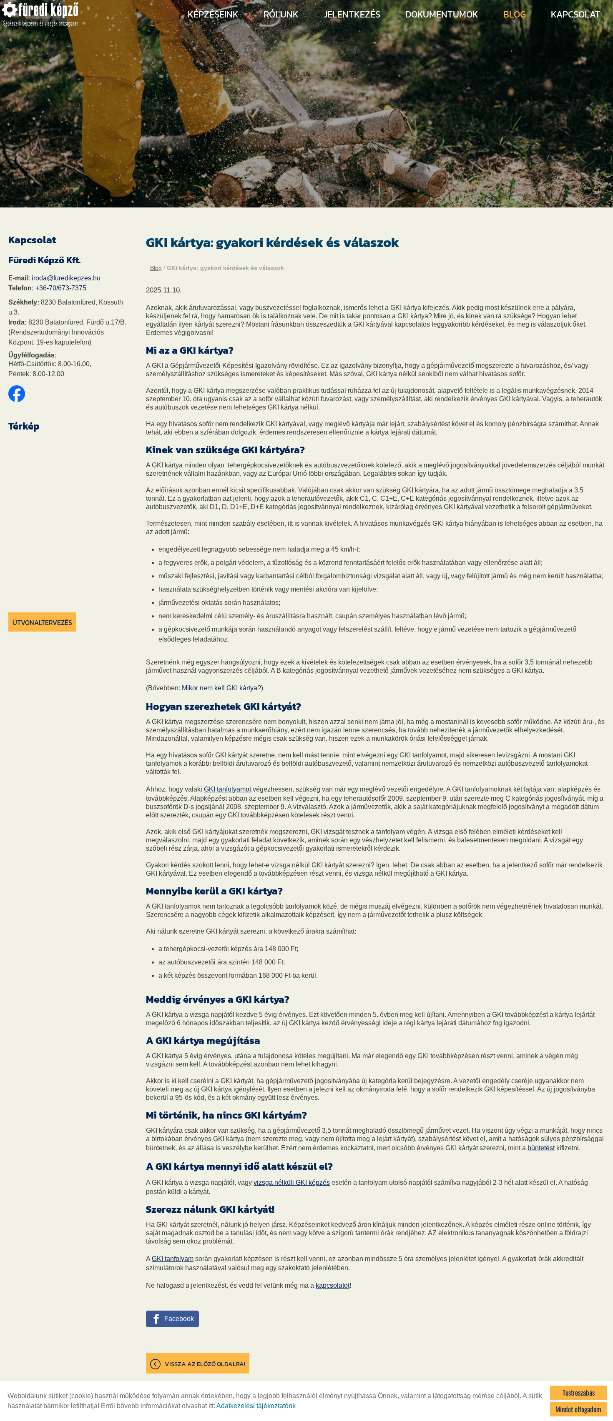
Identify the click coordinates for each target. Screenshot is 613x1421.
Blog (514, 14)
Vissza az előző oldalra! (205, 1364)
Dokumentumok (441, 14)
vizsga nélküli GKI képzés (292, 1182)
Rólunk (281, 14)
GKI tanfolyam (172, 1258)
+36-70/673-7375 (60, 288)
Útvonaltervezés (42, 622)
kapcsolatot (332, 1285)
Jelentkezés (352, 14)
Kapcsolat (575, 14)
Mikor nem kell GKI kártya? (221, 688)
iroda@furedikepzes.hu (66, 278)
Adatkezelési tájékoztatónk (256, 1405)
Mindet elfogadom (578, 1409)
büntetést (541, 1147)
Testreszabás (579, 1392)
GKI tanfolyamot (227, 789)
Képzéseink (213, 14)
